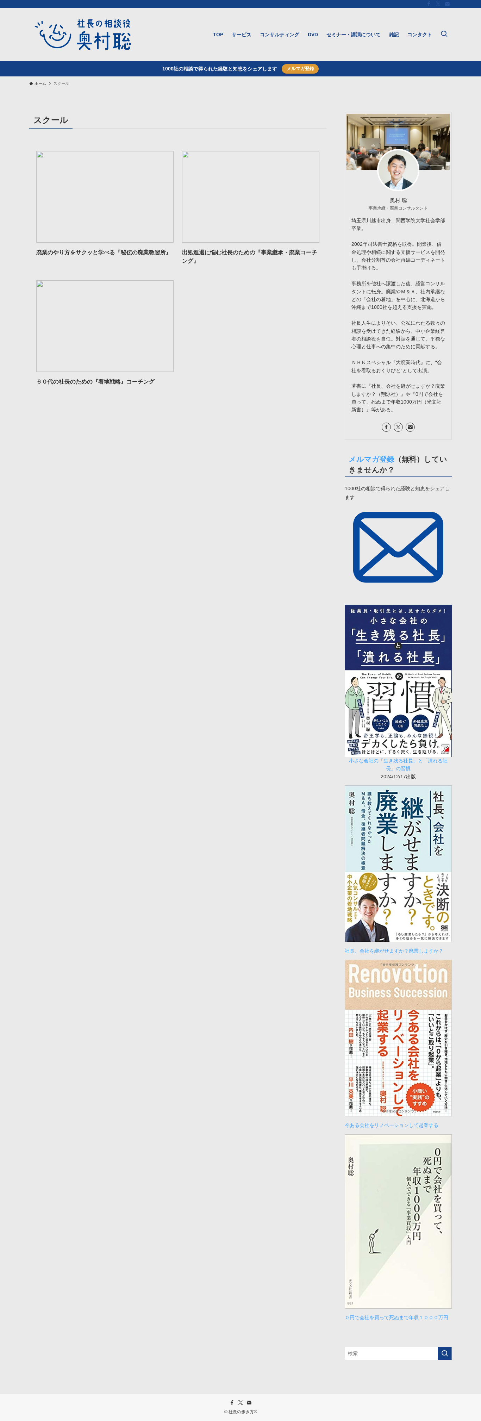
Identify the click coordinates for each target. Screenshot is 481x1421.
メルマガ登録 (300, 68)
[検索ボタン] (444, 34)
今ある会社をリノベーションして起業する (391, 1125)
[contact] (447, 4)
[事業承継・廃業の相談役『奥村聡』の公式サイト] (82, 34)
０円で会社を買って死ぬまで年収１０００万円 (396, 1317)
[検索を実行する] (445, 1353)
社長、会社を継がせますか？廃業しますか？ (396, 951)
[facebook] (428, 4)
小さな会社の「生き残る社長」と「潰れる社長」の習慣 (398, 764)
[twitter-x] (438, 4)
